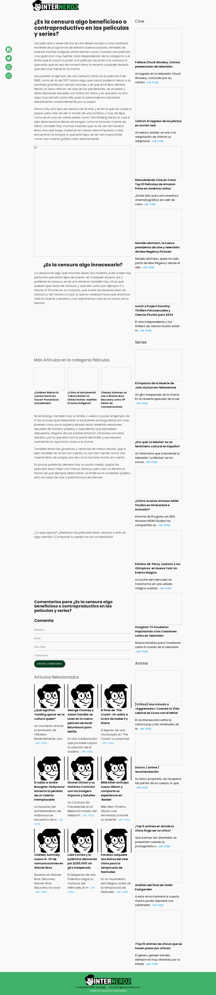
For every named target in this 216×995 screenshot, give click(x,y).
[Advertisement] (82, 331)
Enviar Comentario (49, 663)
